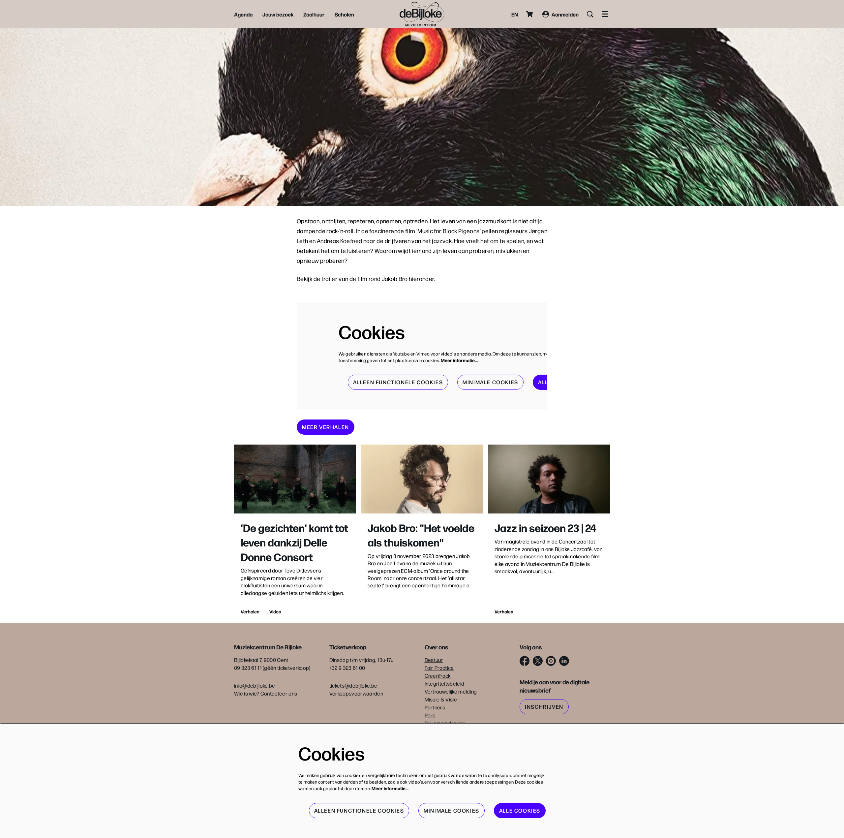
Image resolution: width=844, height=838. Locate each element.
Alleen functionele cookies (398, 382)
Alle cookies (519, 810)
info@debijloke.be (254, 685)
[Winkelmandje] (530, 14)
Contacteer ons (278, 693)
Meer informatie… (459, 360)
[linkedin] (564, 661)
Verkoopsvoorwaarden (356, 693)
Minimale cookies (490, 382)
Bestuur (434, 659)
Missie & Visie (441, 699)
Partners (435, 707)
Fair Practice (439, 667)
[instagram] (551, 661)
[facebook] (524, 661)
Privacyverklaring (445, 723)
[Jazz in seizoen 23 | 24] (549, 479)
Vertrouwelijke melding (451, 691)
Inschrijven (544, 706)
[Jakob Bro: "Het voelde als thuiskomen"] (422, 479)
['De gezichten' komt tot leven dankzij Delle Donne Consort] (295, 479)
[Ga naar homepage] (422, 14)
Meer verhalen (325, 426)
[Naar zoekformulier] (590, 14)
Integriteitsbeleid (445, 683)
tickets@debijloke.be (353, 685)
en (514, 14)
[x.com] (538, 661)
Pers (430, 715)
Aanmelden (565, 14)
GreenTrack (438, 675)
